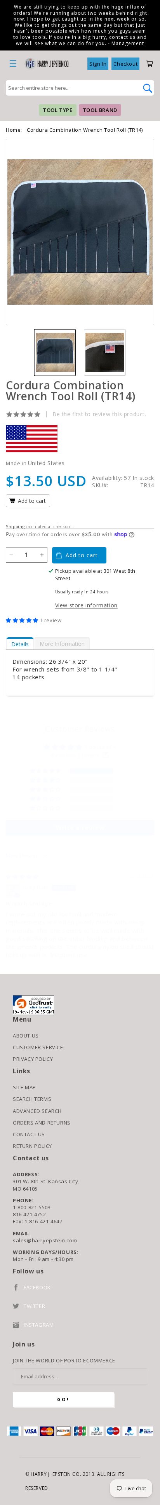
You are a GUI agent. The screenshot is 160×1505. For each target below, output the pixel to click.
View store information (86, 605)
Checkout (125, 63)
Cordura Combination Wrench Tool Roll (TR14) (85, 129)
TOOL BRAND (100, 109)
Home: (14, 129)
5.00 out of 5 (101, 747)
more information (62, 643)
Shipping (15, 526)
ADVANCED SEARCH (37, 1110)
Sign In (97, 63)
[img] (22, 876)
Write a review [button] (80, 827)
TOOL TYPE (57, 109)
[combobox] (71, 87)
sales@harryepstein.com (45, 1240)
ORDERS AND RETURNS (42, 1122)
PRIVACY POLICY (33, 1058)
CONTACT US (29, 1134)
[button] (23, 620)
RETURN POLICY (32, 1145)
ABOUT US (26, 1035)
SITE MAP (24, 1087)
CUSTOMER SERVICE (38, 1047)
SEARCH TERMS (32, 1098)
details (20, 644)
